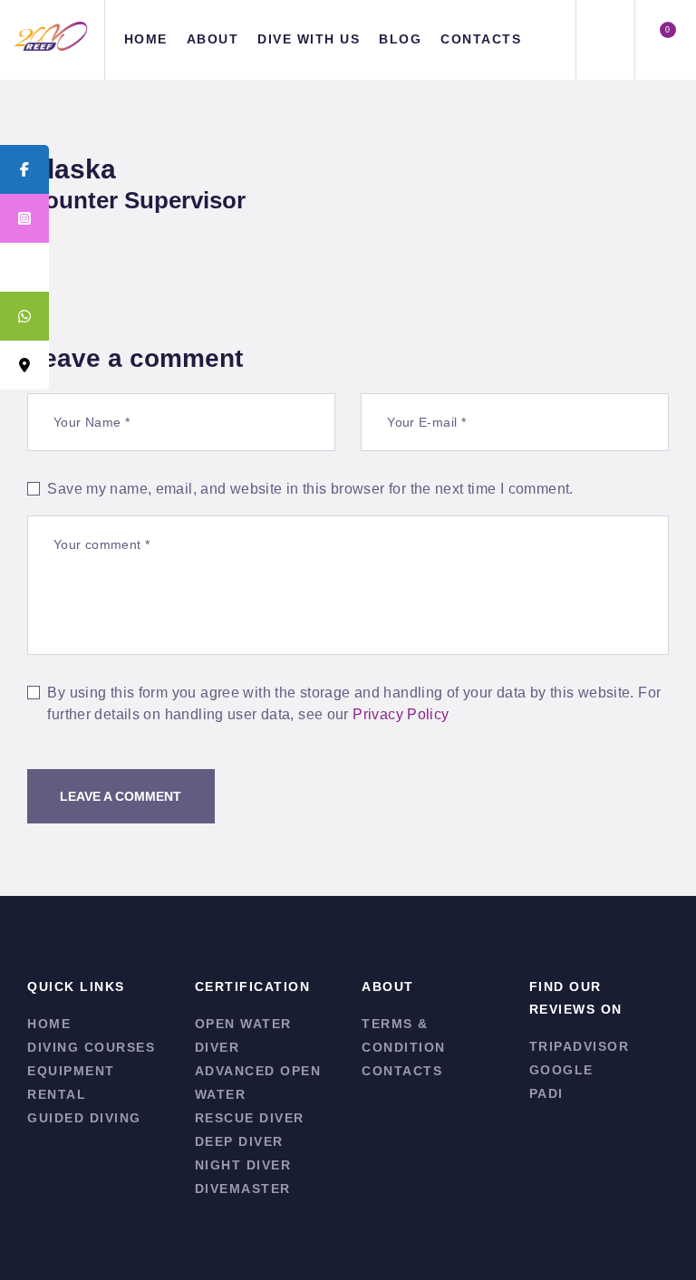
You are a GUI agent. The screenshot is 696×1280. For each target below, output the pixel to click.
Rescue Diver (249, 1118)
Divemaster (243, 1188)
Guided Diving (84, 1118)
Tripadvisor (579, 1046)
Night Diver (243, 1165)
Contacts (402, 1070)
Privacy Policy (401, 714)
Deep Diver (239, 1141)
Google (561, 1070)
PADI (546, 1093)
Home (49, 1023)
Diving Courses (91, 1047)
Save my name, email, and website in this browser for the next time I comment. (310, 488)
